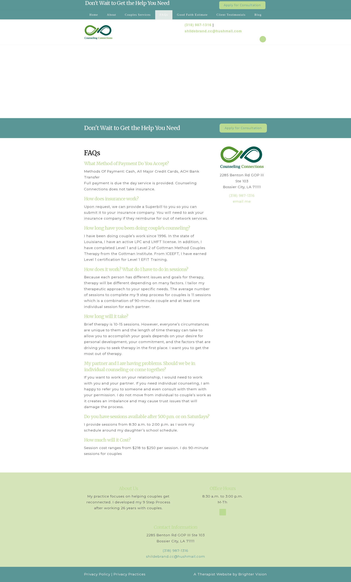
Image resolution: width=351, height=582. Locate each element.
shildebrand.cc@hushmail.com (213, 31)
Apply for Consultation (242, 5)
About (111, 14)
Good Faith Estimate (192, 14)
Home (93, 14)
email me (242, 201)
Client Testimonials (231, 14)
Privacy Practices (130, 574)
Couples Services (138, 14)
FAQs (164, 14)
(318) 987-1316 (198, 24)
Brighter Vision (252, 574)
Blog (258, 14)
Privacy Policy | (98, 574)
